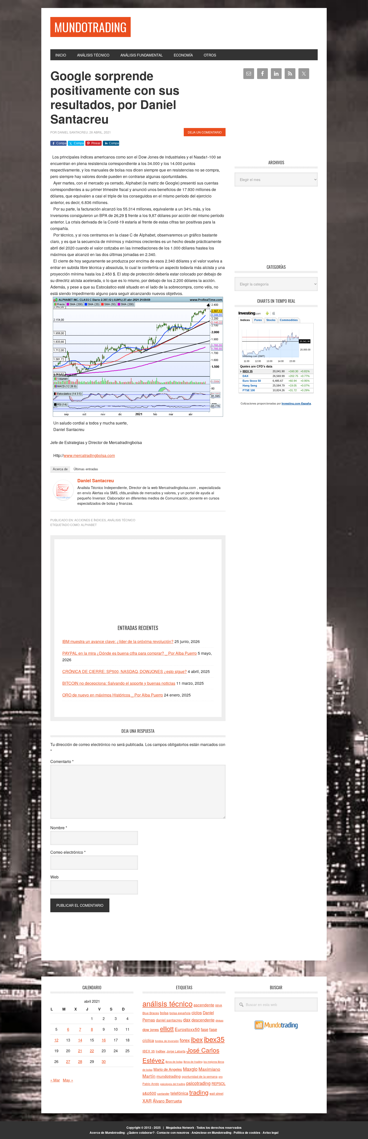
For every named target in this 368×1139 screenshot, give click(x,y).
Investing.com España (296, 403)
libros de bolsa (173, 1062)
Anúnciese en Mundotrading (211, 1132)
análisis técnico (167, 1003)
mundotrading (168, 1076)
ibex (197, 1039)
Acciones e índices (90, 520)
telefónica (179, 1093)
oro (221, 1076)
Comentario (62, 761)
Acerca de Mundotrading (107, 1132)
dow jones (150, 1029)
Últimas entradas (86, 469)
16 (104, 1039)
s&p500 (149, 1093)
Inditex (160, 1051)
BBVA (218, 1005)
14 (80, 1039)
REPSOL (219, 1083)
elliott (167, 1028)
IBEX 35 (148, 1051)
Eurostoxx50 (187, 1029)
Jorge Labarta (176, 1051)
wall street (216, 1093)
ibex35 (214, 1039)
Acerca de (60, 469)
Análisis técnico (121, 520)
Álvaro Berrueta (167, 1101)
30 (104, 1061)
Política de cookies (247, 1132)
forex (185, 1039)
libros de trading (193, 1062)
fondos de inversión (167, 1041)
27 (68, 1061)
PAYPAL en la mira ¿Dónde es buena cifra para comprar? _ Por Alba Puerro (129, 653)
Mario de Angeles (167, 1069)
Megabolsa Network (180, 1127)
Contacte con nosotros (173, 1132)
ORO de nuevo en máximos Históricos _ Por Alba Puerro (112, 695)
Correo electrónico (68, 852)
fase (204, 1029)
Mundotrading (90, 27)
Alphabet (89, 524)
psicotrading (198, 1083)
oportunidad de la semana (200, 1076)
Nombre (58, 827)
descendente (203, 1019)
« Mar (55, 1079)
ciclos (197, 1013)
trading (199, 1092)
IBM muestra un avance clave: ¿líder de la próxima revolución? (117, 641)
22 (92, 1050)
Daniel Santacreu (95, 480)
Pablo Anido (150, 1084)
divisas (219, 1020)
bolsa (164, 1012)
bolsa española (180, 1013)
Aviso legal (270, 1132)
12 (56, 1039)
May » (68, 1079)
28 (80, 1061)
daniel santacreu (169, 1020)
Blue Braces (150, 1013)
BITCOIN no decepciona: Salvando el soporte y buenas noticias (118, 683)
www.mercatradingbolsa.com (89, 455)
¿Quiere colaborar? (140, 1132)
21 (80, 1050)
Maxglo (190, 1069)
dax (187, 1019)
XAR (147, 1101)
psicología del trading (172, 1084)
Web (54, 877)
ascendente (204, 1005)
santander (163, 1094)
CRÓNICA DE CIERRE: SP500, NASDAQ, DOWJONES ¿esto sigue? (124, 671)
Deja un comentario (205, 132)
